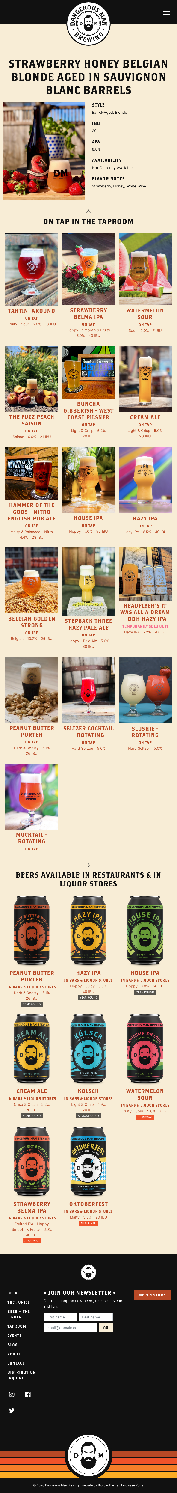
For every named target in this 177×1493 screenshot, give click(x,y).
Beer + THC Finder (18, 1314)
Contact (15, 1363)
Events (14, 1335)
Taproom (16, 1326)
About (14, 1354)
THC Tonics (18, 1302)
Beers (13, 1293)
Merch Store (152, 1295)
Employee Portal (132, 1485)
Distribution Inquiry (21, 1375)
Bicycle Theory (108, 1485)
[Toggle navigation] (166, 12)
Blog (12, 1344)
